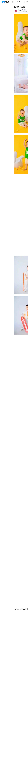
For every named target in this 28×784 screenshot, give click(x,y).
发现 (18, 2)
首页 (12, 2)
